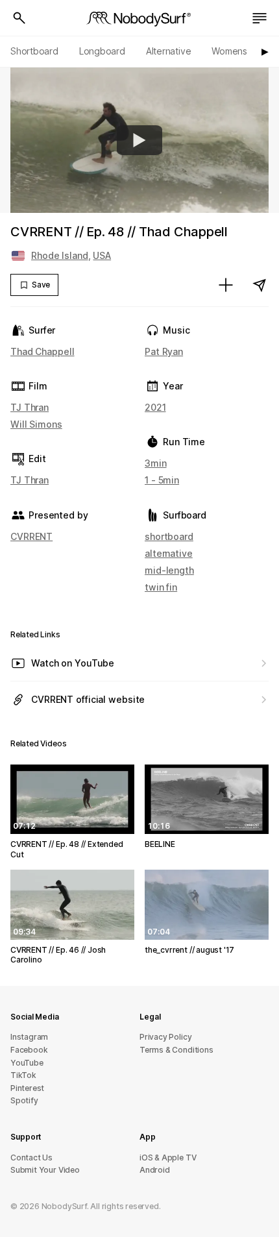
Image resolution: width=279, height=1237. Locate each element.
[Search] (19, 18)
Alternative (168, 50)
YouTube (26, 1063)
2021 (155, 407)
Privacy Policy (165, 1037)
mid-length (169, 570)
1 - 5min (162, 479)
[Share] (259, 285)
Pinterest (27, 1088)
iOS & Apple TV (168, 1157)
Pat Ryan (164, 351)
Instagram (29, 1037)
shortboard (169, 536)
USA (102, 255)
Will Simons (36, 424)
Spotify (24, 1100)
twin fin (161, 587)
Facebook (28, 1050)
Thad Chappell (42, 351)
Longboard (102, 50)
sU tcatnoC (31, 1157)
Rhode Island (59, 255)
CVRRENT (31, 536)
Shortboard (34, 50)
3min (156, 463)
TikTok (23, 1075)
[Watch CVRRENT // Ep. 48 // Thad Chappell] (139, 140)
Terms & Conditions (176, 1050)
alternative (169, 553)
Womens (229, 50)
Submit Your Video (45, 1170)
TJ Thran (29, 407)
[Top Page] (139, 18)
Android (155, 1170)
